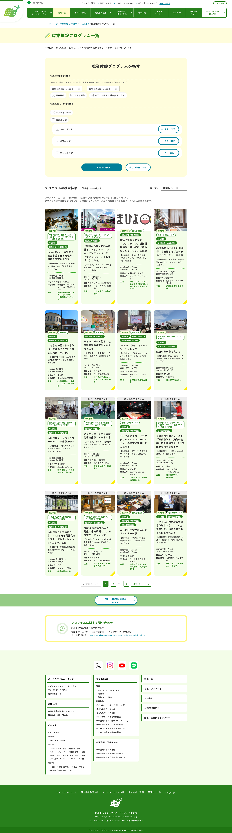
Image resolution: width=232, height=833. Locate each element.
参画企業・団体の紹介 (105, 749)
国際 (83, 752)
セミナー (73, 758)
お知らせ (148, 698)
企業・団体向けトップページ (158, 717)
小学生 (74, 767)
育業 (98, 686)
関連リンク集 (105, 3)
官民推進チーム (54, 694)
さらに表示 (169, 129)
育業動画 (101, 694)
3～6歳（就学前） (63, 767)
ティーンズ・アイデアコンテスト (110, 728)
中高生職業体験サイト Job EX (61, 711)
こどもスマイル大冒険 (105, 712)
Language (220, 3)
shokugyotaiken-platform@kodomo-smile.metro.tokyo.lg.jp (116, 635)
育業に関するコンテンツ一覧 (108, 690)
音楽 (78, 748)
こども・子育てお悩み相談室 (108, 732)
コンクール (64, 758)
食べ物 (52, 755)
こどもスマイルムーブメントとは (62, 686)
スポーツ (53, 752)
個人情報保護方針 (89, 792)
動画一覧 (148, 679)
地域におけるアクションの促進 (109, 724)
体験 (64, 748)
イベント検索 (53, 732)
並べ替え (154, 188)
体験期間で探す (60, 75)
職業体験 (100, 701)
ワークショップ (55, 748)
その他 (81, 758)
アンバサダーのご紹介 (57, 690)
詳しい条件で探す (138, 167)
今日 (51, 740)
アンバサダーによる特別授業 (108, 716)
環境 (83, 755)
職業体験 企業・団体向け (59, 715)
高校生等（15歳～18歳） (58, 770)
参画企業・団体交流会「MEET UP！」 (112, 720)
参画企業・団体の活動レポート (109, 753)
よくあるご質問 (88, 3)
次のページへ (139, 583)
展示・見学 (54, 758)
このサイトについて (67, 792)
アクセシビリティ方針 (113, 792)
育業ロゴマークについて (107, 697)
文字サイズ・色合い (124, 3)
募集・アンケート (153, 688)
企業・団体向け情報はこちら (115, 600)
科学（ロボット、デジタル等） (68, 755)
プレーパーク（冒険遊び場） (68, 752)
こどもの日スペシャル (105, 709)
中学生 (81, 767)
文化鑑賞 (71, 748)
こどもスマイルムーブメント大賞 (110, 705)
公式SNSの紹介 (151, 707)
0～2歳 (52, 767)
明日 (56, 740)
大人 (71, 770)
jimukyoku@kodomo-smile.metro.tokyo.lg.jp (119, 816)
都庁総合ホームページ (147, 3)
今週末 (62, 740)
